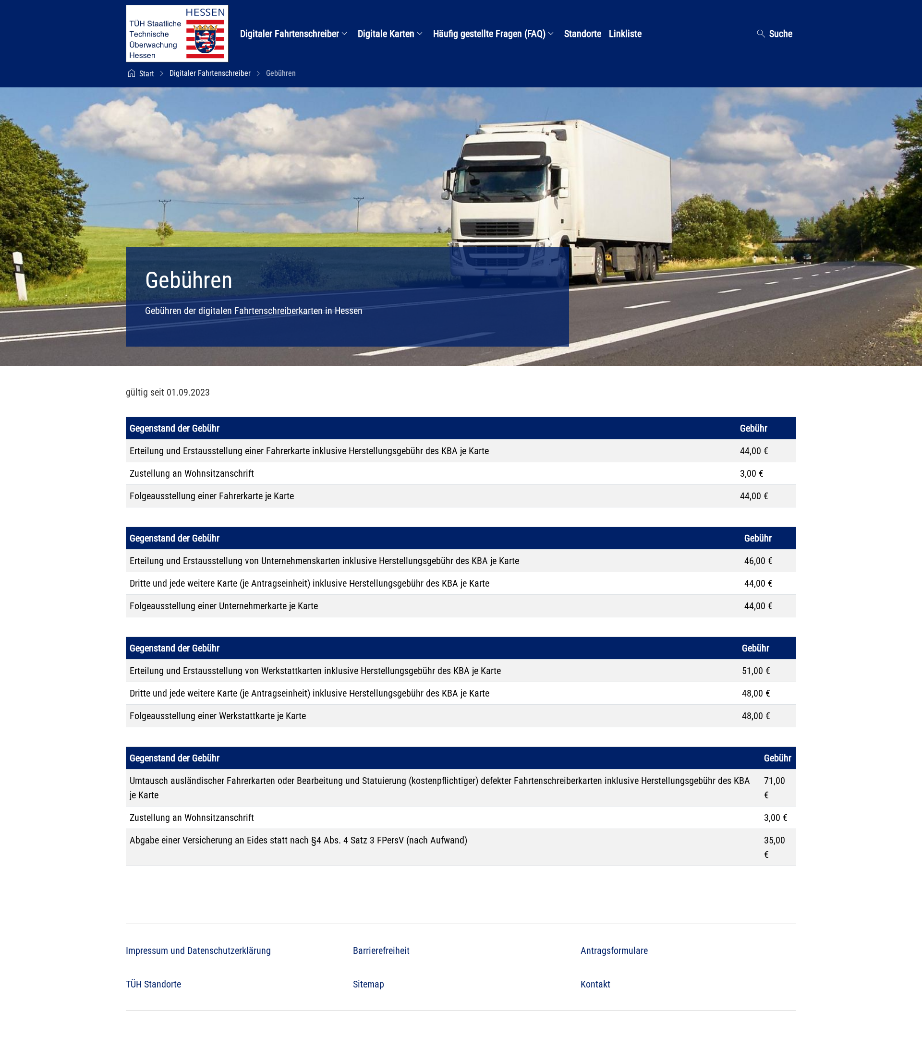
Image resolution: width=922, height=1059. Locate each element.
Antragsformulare (614, 950)
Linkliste (625, 33)
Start (146, 73)
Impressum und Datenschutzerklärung (198, 950)
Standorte (582, 33)
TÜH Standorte (153, 984)
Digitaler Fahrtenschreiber (290, 33)
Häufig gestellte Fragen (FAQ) (490, 33)
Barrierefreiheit (381, 950)
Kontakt (595, 984)
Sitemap (368, 984)
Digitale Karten (387, 33)
